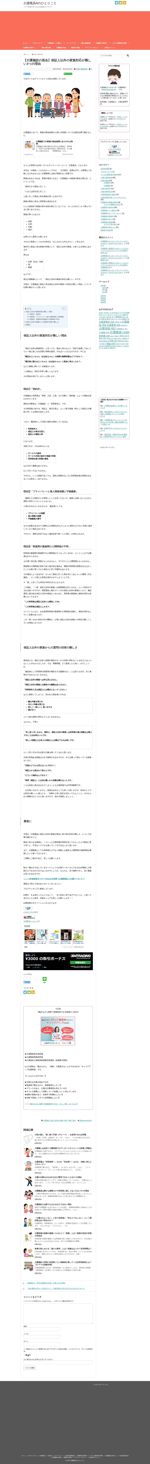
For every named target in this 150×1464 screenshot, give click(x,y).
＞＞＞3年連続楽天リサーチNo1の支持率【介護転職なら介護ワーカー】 (53, 879)
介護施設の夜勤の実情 (109, 202)
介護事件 (107, 183)
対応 (66, 1120)
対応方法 (110, 338)
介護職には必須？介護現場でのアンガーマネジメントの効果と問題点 (63, 1148)
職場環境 (108, 346)
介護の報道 (105, 180)
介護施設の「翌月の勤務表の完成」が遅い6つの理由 (46, 1283)
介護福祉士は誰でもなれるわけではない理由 (53, 1204)
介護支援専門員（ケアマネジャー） (114, 197)
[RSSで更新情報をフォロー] (124, 2)
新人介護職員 (124, 338)
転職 (115, 346)
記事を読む (38, 1143)
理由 (111, 344)
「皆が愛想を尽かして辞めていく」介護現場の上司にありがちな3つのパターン (56, 1288)
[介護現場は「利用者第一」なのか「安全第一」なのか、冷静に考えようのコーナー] (28, 1166)
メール (25, 1334)
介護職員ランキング (30, 921)
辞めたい (120, 346)
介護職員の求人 (106, 219)
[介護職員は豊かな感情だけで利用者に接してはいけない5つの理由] (28, 1195)
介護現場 (107, 328)
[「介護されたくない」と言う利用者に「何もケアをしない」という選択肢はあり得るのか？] (28, 1222)
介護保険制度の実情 (108, 194)
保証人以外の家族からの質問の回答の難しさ (42, 322)
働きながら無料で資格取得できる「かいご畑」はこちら (53, 1104)
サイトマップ (71, 43)
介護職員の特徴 (61, 47)
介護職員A (104, 267)
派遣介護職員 (104, 341)
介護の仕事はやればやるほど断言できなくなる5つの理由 (58, 1177)
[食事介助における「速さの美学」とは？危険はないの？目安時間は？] (28, 1253)
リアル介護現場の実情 (119, 43)
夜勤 (117, 336)
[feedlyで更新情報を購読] (120, 2)
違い (101, 348)
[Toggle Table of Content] (62, 308)
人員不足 (109, 317)
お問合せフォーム (110, 47)
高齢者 (113, 348)
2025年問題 (105, 169)
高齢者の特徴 (75, 47)
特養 (121, 341)
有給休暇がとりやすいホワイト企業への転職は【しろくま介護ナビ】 (113, 414)
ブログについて (37, 43)
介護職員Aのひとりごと (40, 3)
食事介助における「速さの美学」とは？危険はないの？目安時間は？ (63, 1249)
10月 (104, 288)
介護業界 (113, 325)
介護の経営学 (105, 189)
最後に (28, 325)
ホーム (25, 43)
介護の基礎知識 (86, 43)
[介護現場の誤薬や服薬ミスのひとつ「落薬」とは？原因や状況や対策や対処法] (28, 1237)
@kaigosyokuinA (85, 1120)
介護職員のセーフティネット (111, 213)
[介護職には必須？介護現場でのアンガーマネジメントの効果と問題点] (28, 1152)
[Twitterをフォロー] (116, 2)
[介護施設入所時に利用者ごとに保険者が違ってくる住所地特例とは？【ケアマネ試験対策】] (28, 1266)
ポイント (113, 315)
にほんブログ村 (29, 912)
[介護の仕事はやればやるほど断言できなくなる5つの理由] (28, 1181)
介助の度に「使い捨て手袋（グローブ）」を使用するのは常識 (60, 1135)
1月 (103, 292)
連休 (70, 1120)
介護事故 (107, 186)
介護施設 (46, 1120)
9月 (103, 290)
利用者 (104, 336)
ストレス (105, 315)
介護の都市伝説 (46, 47)
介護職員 (119, 332)
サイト (25, 1341)
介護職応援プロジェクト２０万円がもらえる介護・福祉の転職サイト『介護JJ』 (114, 422)
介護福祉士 (121, 329)
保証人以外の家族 (56, 1120)
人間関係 (119, 317)
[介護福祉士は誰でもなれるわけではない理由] (28, 1208)
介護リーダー (115, 319)
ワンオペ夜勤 (122, 315)
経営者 (118, 344)
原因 (112, 336)
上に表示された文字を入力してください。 (38, 1359)
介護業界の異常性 (101, 43)
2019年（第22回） (105, 312)
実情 (123, 336)
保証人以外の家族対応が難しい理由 (39, 311)
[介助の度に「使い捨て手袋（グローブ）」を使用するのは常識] (28, 1139)
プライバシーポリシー (92, 47)
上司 (102, 317)
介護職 (104, 332)
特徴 (113, 341)
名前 (25, 1326)
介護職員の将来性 (107, 216)
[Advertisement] (75, 25)
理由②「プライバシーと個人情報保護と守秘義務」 (47, 317)
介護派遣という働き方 (54, 43)
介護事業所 (106, 322)
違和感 (106, 348)
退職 (127, 346)
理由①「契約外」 (36, 314)
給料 (123, 344)
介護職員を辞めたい (29, 47)
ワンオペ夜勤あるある (112, 204)
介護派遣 (124, 325)
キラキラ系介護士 (110, 224)
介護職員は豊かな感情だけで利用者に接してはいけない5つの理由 (62, 1191)
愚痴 (116, 338)
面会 (74, 1120)
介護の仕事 (106, 319)
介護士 (118, 322)
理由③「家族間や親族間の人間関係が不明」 (45, 319)
